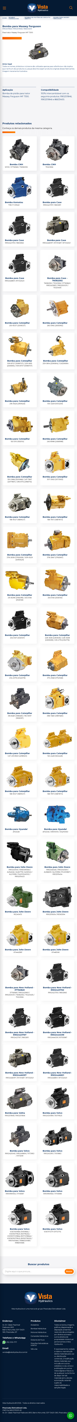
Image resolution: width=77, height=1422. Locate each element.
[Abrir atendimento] (70, 1415)
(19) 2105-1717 (11, 1342)
